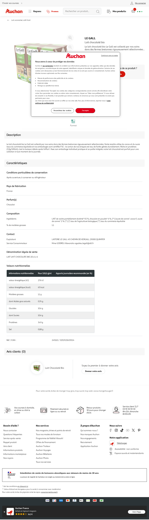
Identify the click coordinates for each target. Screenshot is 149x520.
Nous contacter (10, 430)
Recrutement (86, 442)
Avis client (7, 446)
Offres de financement (46, 442)
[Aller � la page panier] (137, 11)
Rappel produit (10, 442)
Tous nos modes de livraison (48, 434)
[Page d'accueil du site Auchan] (15, 11)
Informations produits (13, 450)
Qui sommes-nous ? (89, 430)
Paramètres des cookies (62, 110)
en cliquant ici (23, 486)
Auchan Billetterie (44, 454)
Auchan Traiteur (43, 446)
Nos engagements (88, 438)
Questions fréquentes (12, 434)
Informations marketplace (14, 454)
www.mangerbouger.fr (49, 492)
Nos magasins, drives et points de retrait (53, 430)
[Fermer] (4, 512)
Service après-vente (12, 438)
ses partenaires (48, 66)
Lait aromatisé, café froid (20, 20)
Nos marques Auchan (89, 434)
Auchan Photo (42, 458)
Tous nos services (43, 462)
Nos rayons (8, 458)
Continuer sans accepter (109, 55)
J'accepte (85, 110)
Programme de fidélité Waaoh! (49, 438)
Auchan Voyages (43, 450)
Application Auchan (89, 446)
